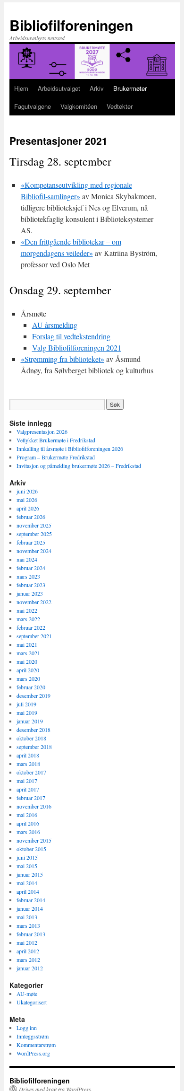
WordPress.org (33, 1053)
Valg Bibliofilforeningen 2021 (76, 347)
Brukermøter (130, 88)
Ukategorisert (32, 1002)
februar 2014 (31, 900)
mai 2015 (27, 866)
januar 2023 (30, 593)
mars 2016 (28, 832)
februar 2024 (31, 568)
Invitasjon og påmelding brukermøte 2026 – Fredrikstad (79, 465)
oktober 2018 (31, 738)
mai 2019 (27, 712)
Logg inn (27, 1027)
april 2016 (28, 823)
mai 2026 (27, 499)
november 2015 (34, 840)
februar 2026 (31, 516)
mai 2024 (27, 559)
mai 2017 (27, 780)
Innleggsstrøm (33, 1036)
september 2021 (34, 636)
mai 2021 (27, 644)
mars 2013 (28, 925)
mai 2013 (27, 917)
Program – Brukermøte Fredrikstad (56, 457)
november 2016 (34, 806)
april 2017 (28, 789)
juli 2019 (26, 704)
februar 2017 (31, 797)
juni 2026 (27, 491)
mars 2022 (28, 619)
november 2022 (34, 602)
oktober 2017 (31, 772)
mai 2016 (27, 814)
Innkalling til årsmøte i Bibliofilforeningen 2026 (70, 448)
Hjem (21, 88)
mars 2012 (28, 959)
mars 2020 (28, 678)
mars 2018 (28, 763)
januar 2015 (30, 874)
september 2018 (34, 746)
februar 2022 (31, 627)
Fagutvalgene (32, 106)
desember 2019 (33, 695)
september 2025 (34, 533)
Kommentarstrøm (36, 1044)
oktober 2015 (31, 849)
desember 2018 (33, 729)
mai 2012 (27, 942)
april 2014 (28, 891)
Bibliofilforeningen (71, 25)
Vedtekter (120, 106)
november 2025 (34, 525)
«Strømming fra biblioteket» (62, 359)
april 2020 (28, 670)
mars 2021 (28, 653)
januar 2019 (30, 721)
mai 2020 (27, 661)
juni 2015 (27, 857)
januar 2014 (30, 908)
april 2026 (28, 508)
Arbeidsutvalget (59, 88)
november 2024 (34, 550)
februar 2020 (31, 687)
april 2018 (28, 755)
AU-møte (27, 993)
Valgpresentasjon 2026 (42, 431)
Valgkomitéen (78, 106)
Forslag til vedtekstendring (71, 336)
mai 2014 (27, 883)
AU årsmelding (54, 325)
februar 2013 (31, 934)
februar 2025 (31, 542)
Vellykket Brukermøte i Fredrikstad (56, 440)
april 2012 (28, 951)
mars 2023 (28, 576)
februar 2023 (31, 585)
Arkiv (97, 88)
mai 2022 (27, 610)
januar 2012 (30, 968)
